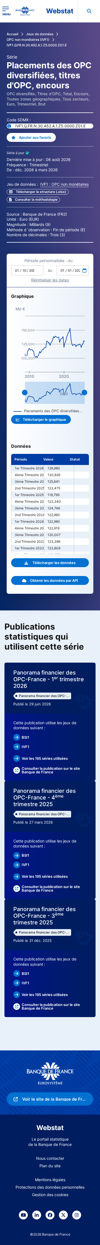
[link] (33, 199)
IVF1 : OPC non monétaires (64, 184)
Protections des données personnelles (50, 1187)
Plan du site (50, 1165)
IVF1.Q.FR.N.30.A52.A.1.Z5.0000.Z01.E (37, 45)
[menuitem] (89, 11)
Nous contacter (50, 1158)
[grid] (50, 504)
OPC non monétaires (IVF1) (28, 39)
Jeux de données (39, 34)
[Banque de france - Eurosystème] (27, 11)
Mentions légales (50, 1179)
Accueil (12, 34)
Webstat (59, 11)
